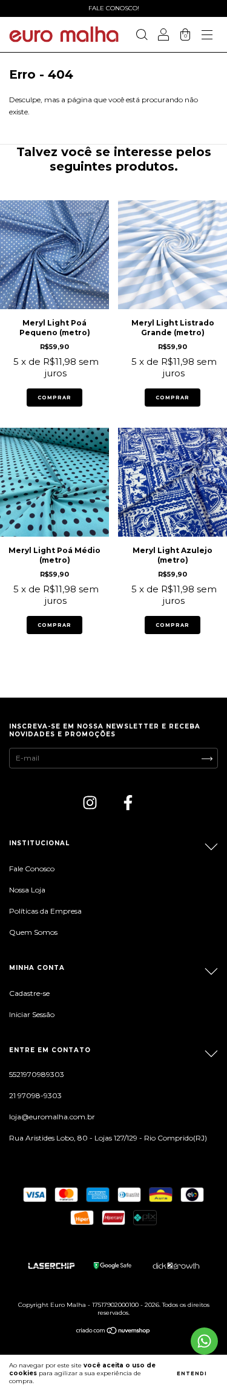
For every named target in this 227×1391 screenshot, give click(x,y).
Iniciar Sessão (31, 1014)
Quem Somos (33, 932)
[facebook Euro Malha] (128, 804)
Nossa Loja (27, 889)
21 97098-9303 (35, 1095)
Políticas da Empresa (45, 910)
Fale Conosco (31, 868)
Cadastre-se (29, 993)
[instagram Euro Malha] (90, 804)
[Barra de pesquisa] (142, 36)
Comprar (54, 397)
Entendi (192, 1373)
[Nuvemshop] (113, 1332)
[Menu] (207, 36)
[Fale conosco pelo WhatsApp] (204, 1341)
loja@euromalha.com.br (52, 1116)
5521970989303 (36, 1074)
